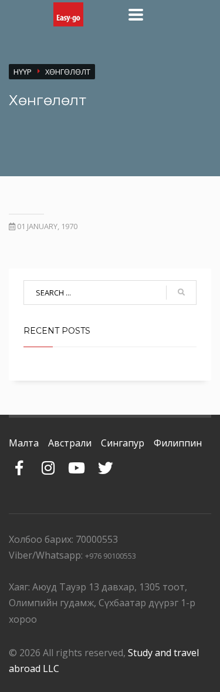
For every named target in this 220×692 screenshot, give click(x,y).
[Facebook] (19, 462)
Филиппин (178, 442)
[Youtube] (76, 462)
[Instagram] (48, 462)
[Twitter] (105, 462)
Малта (24, 442)
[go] (181, 292)
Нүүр (22, 71)
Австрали (70, 442)
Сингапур (122, 442)
